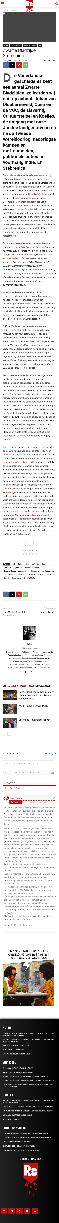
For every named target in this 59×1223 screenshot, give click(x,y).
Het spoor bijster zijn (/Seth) (16, 1046)
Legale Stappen (16, 45)
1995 (13, 564)
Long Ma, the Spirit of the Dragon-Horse (15, 613)
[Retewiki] (35, 1211)
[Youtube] (27, 1211)
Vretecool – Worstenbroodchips (18, 1072)
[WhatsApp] (25, 65)
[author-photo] (29, 640)
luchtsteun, (28, 254)
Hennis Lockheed (32, 567)
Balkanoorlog (23, 564)
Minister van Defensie (26, 574)
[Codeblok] (29, 772)
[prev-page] (4, 734)
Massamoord (9, 574)
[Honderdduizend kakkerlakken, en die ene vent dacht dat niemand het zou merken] (10, 695)
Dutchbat (45, 564)
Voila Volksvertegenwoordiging (17, 1115)
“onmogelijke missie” (29, 194)
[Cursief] (9, 772)
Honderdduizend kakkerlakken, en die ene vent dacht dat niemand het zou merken (36, 695)
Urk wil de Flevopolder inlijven (34, 719)
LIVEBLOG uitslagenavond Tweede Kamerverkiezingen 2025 (28, 1107)
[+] (40, 772)
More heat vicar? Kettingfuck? (16, 1142)
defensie (35, 564)
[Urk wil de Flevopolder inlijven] (10, 723)
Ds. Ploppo (16, 798)
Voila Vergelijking (11, 1119)
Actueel (6, 45)
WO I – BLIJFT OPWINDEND (33, 705)
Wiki (23, 247)
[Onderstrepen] (12, 772)
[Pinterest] (19, 65)
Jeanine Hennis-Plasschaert (15, 571)
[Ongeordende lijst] (22, 772)
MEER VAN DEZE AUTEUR (40, 685)
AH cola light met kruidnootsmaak (18, 1068)
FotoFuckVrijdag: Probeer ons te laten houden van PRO (28, 1138)
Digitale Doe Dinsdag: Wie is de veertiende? (22, 1150)
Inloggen (51, 753)
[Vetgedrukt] (5, 772)
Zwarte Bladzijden (31, 578)
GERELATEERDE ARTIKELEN (14, 685)
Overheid (26, 45)
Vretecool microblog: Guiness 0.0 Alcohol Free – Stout (27, 1076)
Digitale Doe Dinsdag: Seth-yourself (19, 1146)
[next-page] (9, 734)
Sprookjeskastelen (47, 612)
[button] (6, 979)
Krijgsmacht (34, 571)
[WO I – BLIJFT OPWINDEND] (10, 709)
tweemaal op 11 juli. (16, 258)
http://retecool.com (29, 648)
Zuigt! (34, 45)
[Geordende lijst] (19, 772)
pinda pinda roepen (32, 515)
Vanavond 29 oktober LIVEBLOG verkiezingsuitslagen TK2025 (29, 1111)
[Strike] (16, 772)
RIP (40, 45)
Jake (9, 60)
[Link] (33, 772)
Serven (49, 574)
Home (5, 10)
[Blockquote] (26, 772)
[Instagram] (11, 1211)
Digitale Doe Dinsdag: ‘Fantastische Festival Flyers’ (25, 1133)
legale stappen (48, 571)
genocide (18, 567)
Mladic (40, 574)
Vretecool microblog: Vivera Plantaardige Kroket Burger (29, 1081)
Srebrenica (16, 578)
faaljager (11, 492)
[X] (12, 65)
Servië (6, 578)
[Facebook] (6, 65)
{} (37, 772)
